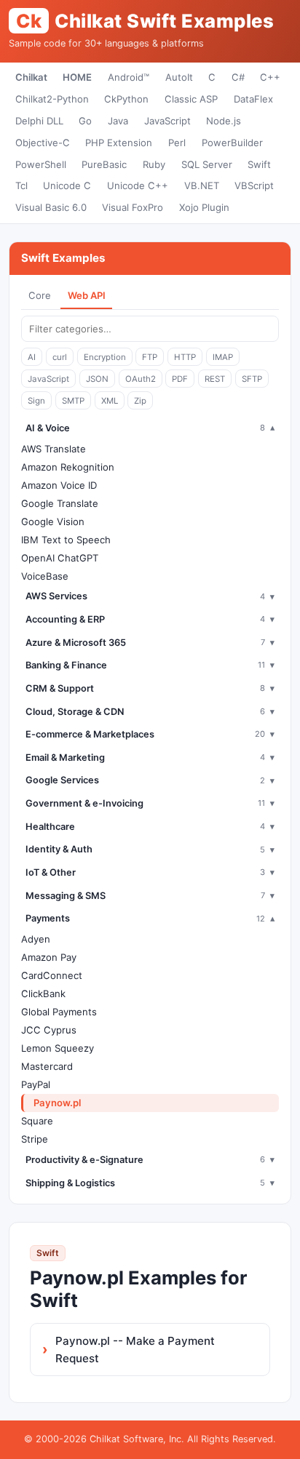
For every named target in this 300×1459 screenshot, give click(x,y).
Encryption (105, 357)
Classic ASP (191, 99)
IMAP (223, 357)
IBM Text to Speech (66, 539)
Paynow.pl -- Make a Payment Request (135, 1349)
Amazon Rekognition (67, 467)
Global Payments (59, 1012)
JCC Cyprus (48, 1030)
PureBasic (104, 164)
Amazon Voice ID (59, 485)
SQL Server (206, 164)
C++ (270, 77)
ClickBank (43, 993)
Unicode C (67, 185)
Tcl (21, 185)
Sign (36, 401)
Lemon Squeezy (57, 1048)
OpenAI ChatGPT (59, 558)
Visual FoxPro (132, 207)
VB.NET (201, 185)
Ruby (154, 164)
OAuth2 (140, 379)
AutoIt (179, 77)
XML (109, 401)
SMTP (73, 401)
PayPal (35, 1084)
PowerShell (40, 164)
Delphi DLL (39, 121)
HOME (77, 77)
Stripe (34, 1139)
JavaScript (167, 121)
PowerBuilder (232, 142)
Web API (87, 295)
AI (32, 357)
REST (215, 379)
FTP (149, 357)
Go (85, 121)
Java (118, 121)
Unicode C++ (137, 185)
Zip (140, 401)
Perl (177, 142)
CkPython (126, 99)
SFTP (252, 379)
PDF (180, 379)
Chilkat (31, 77)
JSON (97, 379)
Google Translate (59, 503)
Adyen (35, 939)
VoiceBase (44, 576)
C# (238, 77)
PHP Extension (118, 142)
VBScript (254, 185)
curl (59, 357)
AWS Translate (53, 449)
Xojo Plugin (204, 207)
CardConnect (51, 975)
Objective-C (42, 142)
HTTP (185, 357)
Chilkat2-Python (52, 99)
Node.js (223, 121)
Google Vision (52, 521)
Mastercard (47, 1066)
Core (39, 295)
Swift (259, 164)
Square (37, 1121)
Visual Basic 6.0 (51, 207)
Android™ (128, 77)
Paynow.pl (57, 1102)
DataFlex (253, 99)
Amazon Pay (48, 957)
